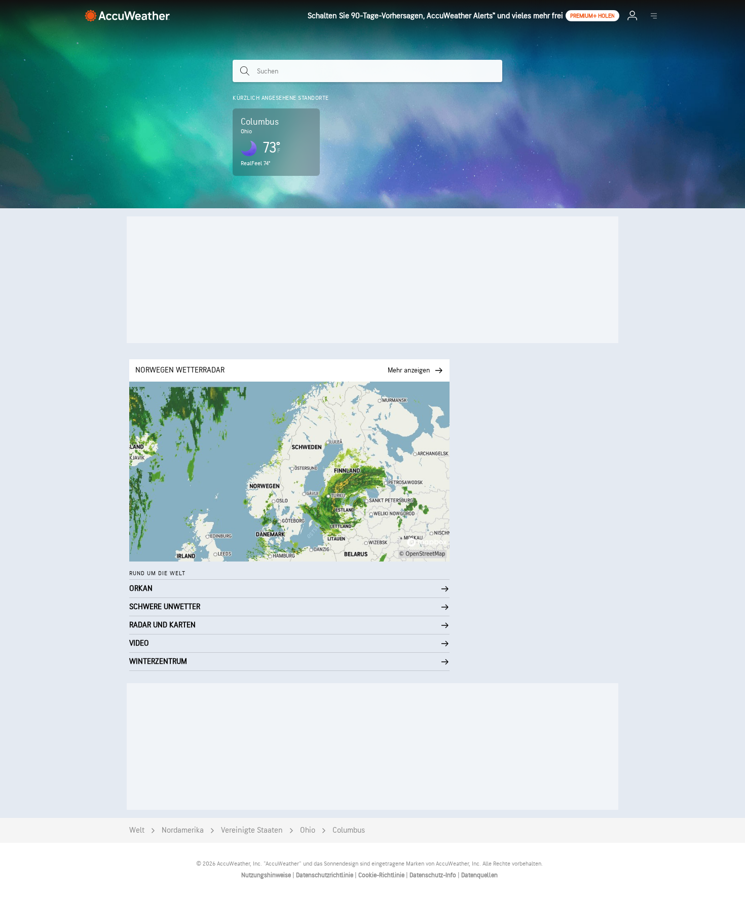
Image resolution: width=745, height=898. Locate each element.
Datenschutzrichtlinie (325, 875)
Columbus (348, 830)
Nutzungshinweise (266, 875)
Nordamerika (183, 830)
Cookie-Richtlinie (382, 875)
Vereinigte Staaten (252, 830)
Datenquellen (479, 875)
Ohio (307, 830)
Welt (136, 830)
